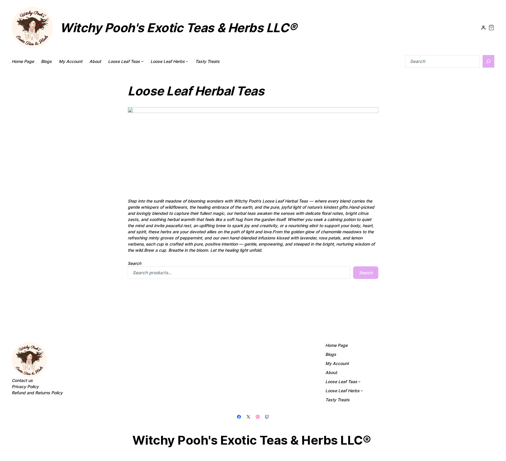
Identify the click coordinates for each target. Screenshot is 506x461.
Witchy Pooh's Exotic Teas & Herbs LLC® (178, 27)
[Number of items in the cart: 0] (491, 27)
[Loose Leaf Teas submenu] (142, 61)
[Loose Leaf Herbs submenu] (187, 61)
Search (134, 263)
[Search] (488, 61)
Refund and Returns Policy (37, 392)
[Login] (483, 28)
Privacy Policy (25, 386)
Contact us (22, 380)
